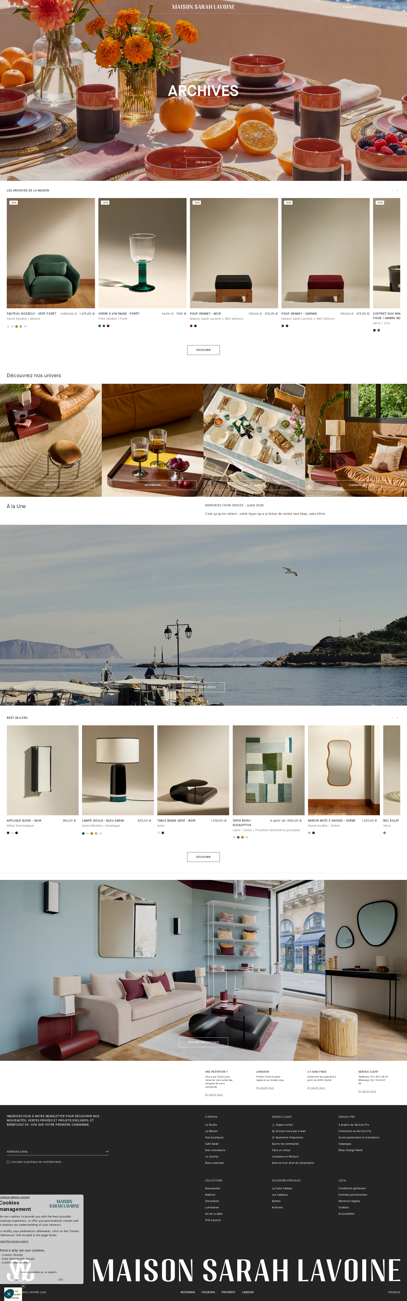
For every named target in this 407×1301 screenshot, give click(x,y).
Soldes (276, 1201)
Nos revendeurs (215, 1150)
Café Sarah (212, 1144)
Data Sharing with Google (28, 1258)
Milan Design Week (350, 1150)
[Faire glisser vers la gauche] (392, 190)
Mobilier (51, 485)
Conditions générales (352, 1188)
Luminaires (356, 485)
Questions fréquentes (289, 1137)
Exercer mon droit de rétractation (293, 1163)
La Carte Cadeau (282, 1188)
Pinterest (228, 1292)
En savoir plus (214, 1095)
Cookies (344, 1207)
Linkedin (248, 1292)
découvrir (203, 857)
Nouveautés (212, 1188)
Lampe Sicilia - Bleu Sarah (103, 820)
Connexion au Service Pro (355, 1131)
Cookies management (26, 1262)
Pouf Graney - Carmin (299, 313)
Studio (35, 6)
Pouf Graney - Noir (205, 313)
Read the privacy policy (23, 1241)
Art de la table (254, 485)
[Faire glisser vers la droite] (397, 190)
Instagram (188, 1292)
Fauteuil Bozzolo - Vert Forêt (31, 313)
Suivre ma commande (285, 1144)
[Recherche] (370, 6)
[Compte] (388, 6)
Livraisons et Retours (285, 1157)
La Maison (211, 1131)
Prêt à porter (213, 1220)
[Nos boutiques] (379, 6)
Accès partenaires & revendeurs (359, 1137)
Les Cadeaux (280, 1195)
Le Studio (211, 1125)
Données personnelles (353, 1195)
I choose (26, 1279)
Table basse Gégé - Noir (176, 820)
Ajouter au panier (268, 808)
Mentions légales (349, 1201)
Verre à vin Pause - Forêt (119, 313)
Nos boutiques (214, 1137)
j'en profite (203, 162)
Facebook (208, 1292)
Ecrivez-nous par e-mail (291, 1131)
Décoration (153, 485)
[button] (9, 1294)
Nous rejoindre (214, 1163)
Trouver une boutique (203, 1042)
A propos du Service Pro (354, 1125)
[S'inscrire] (107, 1151)
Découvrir (203, 350)
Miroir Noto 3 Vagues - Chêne (332, 820)
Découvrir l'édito (203, 687)
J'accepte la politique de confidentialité (35, 1162)
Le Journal (211, 1157)
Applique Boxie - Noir (24, 820)
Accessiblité (346, 1214)
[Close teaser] (23, 1286)
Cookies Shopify (22, 1255)
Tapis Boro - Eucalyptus (243, 823)
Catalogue (345, 1144)
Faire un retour (281, 1150)
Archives (277, 1207)
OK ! (71, 1279)
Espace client (284, 1125)
